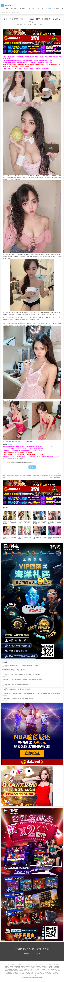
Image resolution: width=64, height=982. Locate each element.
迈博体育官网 (9, 969)
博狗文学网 (32, 967)
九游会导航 (26, 969)
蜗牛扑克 (41, 972)
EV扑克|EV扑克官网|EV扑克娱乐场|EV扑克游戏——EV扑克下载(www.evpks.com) (21, 452)
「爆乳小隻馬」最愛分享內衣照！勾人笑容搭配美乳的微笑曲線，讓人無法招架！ (47, 476)
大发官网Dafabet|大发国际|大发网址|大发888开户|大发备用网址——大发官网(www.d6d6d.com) (27, 62)
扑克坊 (52, 970)
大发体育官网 (9, 973)
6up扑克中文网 (26, 965)
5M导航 (48, 969)
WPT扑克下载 (10, 972)
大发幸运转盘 (55, 973)
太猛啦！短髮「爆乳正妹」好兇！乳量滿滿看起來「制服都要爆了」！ (54, 522)
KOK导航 (20, 969)
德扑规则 (31, 8)
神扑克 (11, 967)
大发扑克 (26, 954)
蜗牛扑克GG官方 (24, 967)
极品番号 (10, 444)
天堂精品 (16, 970)
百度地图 (32, 977)
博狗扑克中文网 (34, 965)
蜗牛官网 (39, 969)
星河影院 (21, 970)
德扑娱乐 (56, 8)
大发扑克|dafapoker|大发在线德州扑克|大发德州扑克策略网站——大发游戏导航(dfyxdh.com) (23, 450)
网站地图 (36, 977)
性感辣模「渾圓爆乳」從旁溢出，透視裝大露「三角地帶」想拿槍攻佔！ (9, 522)
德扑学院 (22, 8)
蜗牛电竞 (23, 966)
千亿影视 (11, 970)
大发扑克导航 (50, 967)
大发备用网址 (54, 972)
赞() (33, 467)
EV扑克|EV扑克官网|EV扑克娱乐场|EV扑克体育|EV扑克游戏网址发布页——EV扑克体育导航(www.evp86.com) (27, 454)
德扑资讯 (13, 8)
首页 (6, 8)
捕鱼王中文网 (17, 966)
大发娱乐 (42, 973)
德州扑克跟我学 (18, 965)
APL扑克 (23, 972)
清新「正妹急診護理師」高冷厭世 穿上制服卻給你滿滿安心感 (17, 476)
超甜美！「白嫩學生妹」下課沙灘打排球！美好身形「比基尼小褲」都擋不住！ (39, 522)
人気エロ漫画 (32, 969)
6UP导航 (12, 965)
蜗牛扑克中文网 (47, 965)
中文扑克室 (40, 965)
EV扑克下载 (57, 970)
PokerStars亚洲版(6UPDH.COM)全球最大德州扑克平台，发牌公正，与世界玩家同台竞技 (23, 448)
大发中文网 (36, 973)
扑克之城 (32, 970)
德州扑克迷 (6, 5)
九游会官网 (22, 973)
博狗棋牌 (38, 966)
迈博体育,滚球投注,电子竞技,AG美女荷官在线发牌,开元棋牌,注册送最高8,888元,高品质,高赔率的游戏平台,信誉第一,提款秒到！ (31, 457)
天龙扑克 (37, 970)
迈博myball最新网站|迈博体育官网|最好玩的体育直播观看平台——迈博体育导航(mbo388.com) (27, 60)
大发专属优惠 (48, 973)
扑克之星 (42, 970)
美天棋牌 (33, 966)
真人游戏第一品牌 (29, 973)
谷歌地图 (40, 977)
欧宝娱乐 (15, 969)
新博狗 (6, 966)
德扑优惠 (40, 8)
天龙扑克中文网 (55, 965)
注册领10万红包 (54, 969)
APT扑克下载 (17, 972)
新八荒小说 (6, 967)
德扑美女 (48, 8)
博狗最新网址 (17, 967)
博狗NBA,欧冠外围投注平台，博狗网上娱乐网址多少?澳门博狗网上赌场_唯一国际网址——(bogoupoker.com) (27, 446)
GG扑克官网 (15, 973)
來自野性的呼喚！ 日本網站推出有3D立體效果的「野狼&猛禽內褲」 (39, 537)
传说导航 (6, 970)
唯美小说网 (26, 970)
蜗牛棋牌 (28, 966)
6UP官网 (44, 967)
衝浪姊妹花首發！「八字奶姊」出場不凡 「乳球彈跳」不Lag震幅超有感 (24, 537)
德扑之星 (47, 970)
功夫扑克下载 (47, 972)
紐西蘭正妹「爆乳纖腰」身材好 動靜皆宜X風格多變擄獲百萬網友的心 (55, 537)
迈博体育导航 (57, 967)
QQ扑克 (29, 975)
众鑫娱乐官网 (38, 967)
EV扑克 (38, 954)
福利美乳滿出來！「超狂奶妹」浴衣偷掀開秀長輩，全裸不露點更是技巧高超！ (9, 537)
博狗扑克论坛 (44, 966)
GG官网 (43, 969)
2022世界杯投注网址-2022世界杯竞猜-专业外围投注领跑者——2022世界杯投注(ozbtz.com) (26, 68)
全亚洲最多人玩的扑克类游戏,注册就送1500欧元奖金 (22, 462)
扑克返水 (11, 966)
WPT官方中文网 (29, 972)
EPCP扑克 (36, 972)
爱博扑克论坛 (51, 966)
